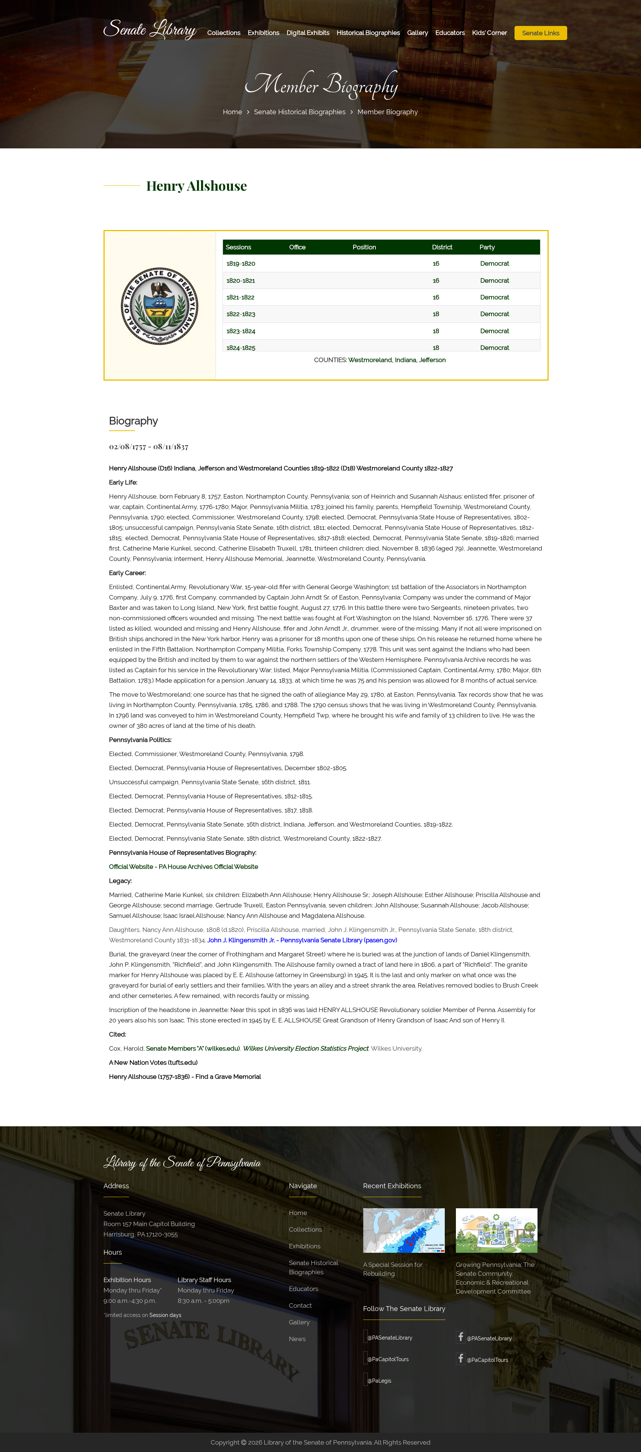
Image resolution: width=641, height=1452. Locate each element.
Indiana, (407, 360)
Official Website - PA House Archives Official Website (183, 866)
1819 (233, 263)
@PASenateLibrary (390, 1338)
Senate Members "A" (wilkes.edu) (193, 1048)
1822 (247, 297)
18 (436, 314)
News (297, 1339)
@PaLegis (379, 1381)
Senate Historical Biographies (300, 112)
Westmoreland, (371, 360)
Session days (165, 1315)
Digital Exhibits (308, 32)
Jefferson (432, 360)
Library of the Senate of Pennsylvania (181, 1163)
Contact (300, 1305)
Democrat (494, 263)
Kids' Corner (489, 32)
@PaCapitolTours (388, 1359)
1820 (248, 263)
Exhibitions (263, 32)
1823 (248, 314)
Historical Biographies (368, 32)
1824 (248, 331)
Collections (223, 32)
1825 (248, 347)
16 (436, 263)
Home (232, 112)
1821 (249, 280)
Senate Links (540, 33)
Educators (450, 32)
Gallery (417, 32)
